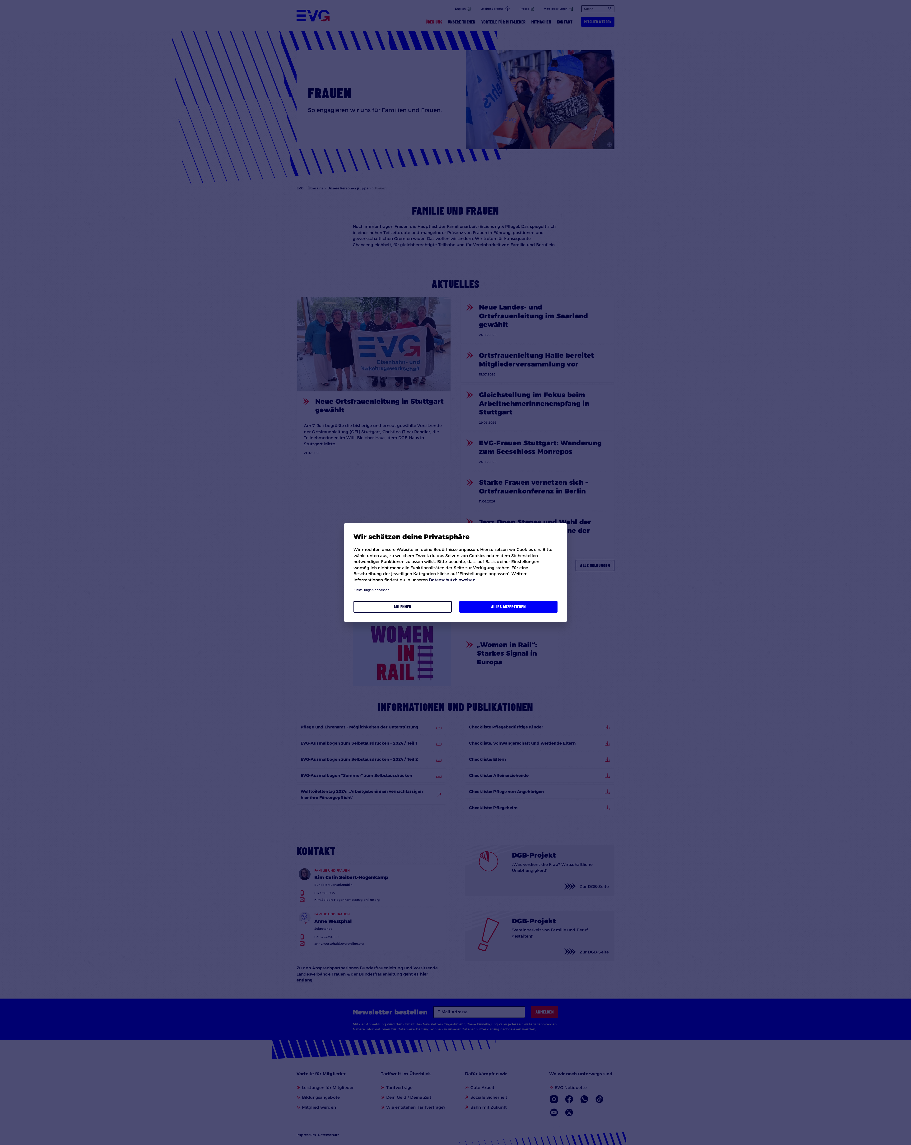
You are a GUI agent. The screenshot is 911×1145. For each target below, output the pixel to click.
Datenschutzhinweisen (452, 579)
